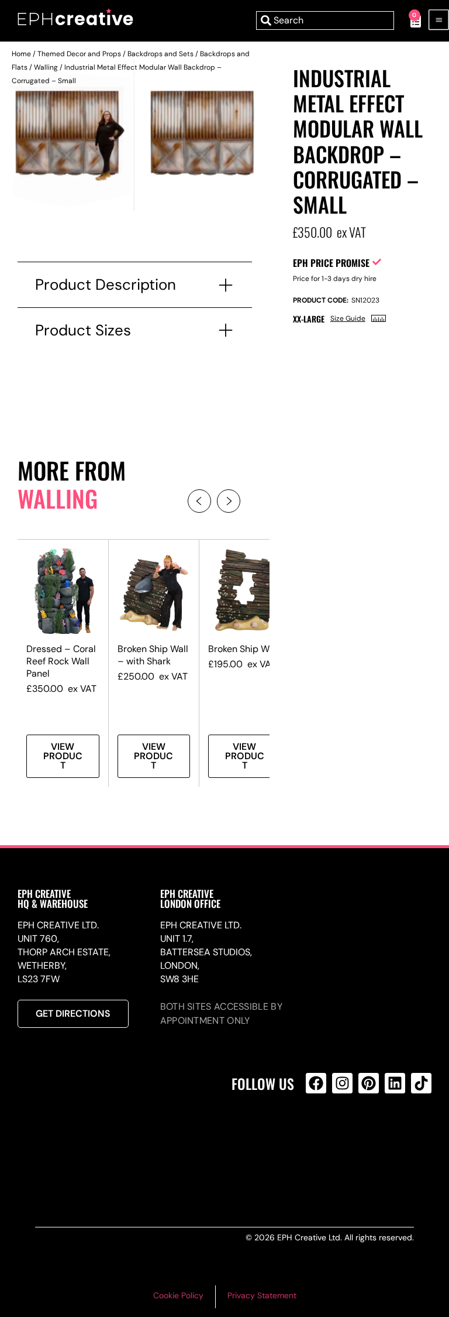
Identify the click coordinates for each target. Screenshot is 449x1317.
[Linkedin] (395, 1083)
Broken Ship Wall (243, 649)
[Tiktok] (421, 1083)
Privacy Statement (261, 1295)
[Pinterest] (368, 1083)
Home (21, 54)
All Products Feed (318, 1133)
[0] (409, 20)
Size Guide (347, 318)
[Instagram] (342, 1083)
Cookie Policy (178, 1295)
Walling (46, 67)
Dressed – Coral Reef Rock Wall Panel (61, 661)
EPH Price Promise (331, 263)
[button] (199, 501)
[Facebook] (316, 1083)
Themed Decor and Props (79, 54)
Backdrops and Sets (160, 54)
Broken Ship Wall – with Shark (153, 655)
